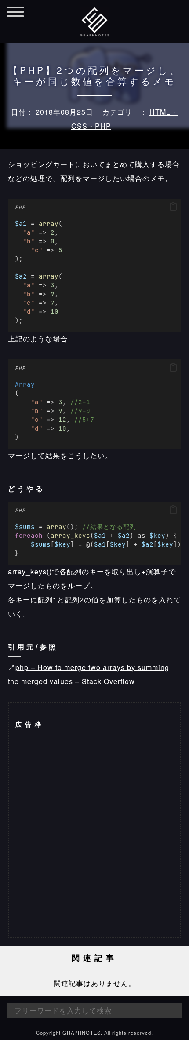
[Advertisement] (94, 832)
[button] (173, 207)
